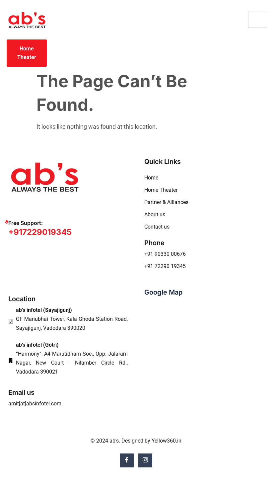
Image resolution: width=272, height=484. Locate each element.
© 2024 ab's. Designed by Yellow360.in (136, 441)
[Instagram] (145, 460)
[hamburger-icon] (257, 20)
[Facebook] (127, 460)
